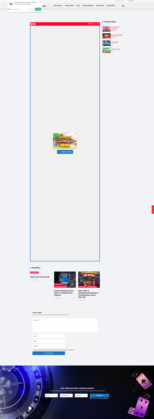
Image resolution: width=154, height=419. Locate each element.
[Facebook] (116, 1)
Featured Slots (34, 272)
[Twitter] (118, 1)
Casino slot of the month (39, 277)
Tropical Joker (115, 49)
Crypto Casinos (69, 5)
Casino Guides (110, 5)
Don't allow (30, 9)
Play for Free (66, 152)
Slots (78, 5)
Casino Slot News (92, 286)
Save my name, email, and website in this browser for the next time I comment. (54, 350)
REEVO (112, 30)
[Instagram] (121, 1)
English (132, 1)
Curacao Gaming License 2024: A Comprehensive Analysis (64, 293)
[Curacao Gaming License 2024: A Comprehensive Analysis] (65, 280)
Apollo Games (114, 37)
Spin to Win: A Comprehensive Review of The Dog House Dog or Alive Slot (88, 294)
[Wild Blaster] (107, 43)
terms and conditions (103, 398)
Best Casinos (58, 5)
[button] (65, 141)
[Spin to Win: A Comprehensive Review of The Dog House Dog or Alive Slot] (89, 280)
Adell (112, 44)
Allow (38, 9)
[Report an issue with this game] (32, 24)
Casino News (100, 5)
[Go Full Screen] (34, 24)
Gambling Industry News (60, 286)
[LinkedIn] (123, 1)
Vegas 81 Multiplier (116, 35)
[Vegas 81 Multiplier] (107, 36)
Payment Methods (87, 5)
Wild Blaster (114, 42)
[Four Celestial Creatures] (107, 29)
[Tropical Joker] (107, 50)
